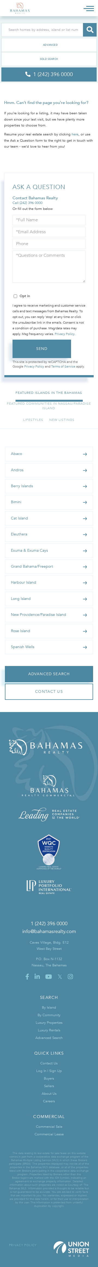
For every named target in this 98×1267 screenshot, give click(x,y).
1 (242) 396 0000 (49, 923)
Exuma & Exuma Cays (29, 550)
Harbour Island (23, 582)
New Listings (62, 420)
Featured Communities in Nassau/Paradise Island (49, 405)
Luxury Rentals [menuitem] (49, 1030)
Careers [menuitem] (49, 1101)
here (75, 134)
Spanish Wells (22, 646)
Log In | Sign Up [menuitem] (49, 1070)
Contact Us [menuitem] (49, 1063)
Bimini (16, 502)
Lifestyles (33, 420)
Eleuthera (19, 534)
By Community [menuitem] (49, 1015)
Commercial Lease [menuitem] (49, 1134)
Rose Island (20, 631)
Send (42, 348)
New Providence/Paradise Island (38, 614)
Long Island (21, 598)
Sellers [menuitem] (49, 1086)
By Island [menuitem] (49, 1007)
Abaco (16, 453)
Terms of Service (63, 366)
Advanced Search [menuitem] (49, 1037)
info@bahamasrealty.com (49, 931)
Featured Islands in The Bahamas (49, 393)
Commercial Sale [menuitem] (49, 1126)
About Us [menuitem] (49, 1093)
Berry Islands (22, 486)
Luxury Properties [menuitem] (49, 1022)
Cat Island (19, 518)
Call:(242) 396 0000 (27, 202)
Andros (17, 470)
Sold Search (49, 59)
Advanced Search (49, 45)
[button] (90, 30)
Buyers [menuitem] (49, 1078)
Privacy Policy (64, 334)
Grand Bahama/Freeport (32, 566)
